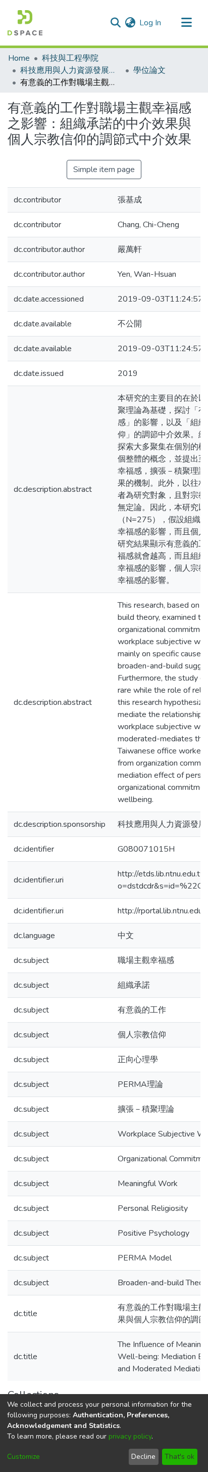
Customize (23, 1456)
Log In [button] (150, 22)
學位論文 (149, 70)
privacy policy (130, 1436)
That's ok (179, 1456)
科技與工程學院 (70, 58)
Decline (143, 1456)
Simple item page (104, 169)
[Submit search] (115, 23)
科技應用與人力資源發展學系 (70, 70)
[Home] (25, 22)
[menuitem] (130, 23)
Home (19, 58)
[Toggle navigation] (186, 22)
